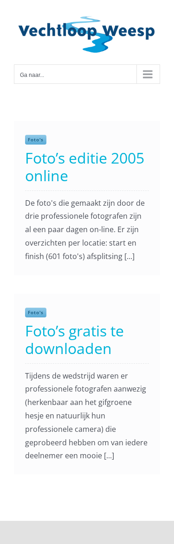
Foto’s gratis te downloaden (74, 339)
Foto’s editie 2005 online (84, 166)
